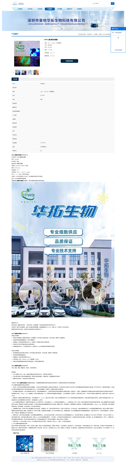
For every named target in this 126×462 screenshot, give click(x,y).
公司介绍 (30, 9)
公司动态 (39, 9)
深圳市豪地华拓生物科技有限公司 (57, 460)
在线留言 (79, 9)
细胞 (100, 34)
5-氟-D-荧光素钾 (49, 453)
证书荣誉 (59, 9)
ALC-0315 (99, 453)
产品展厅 (49, 9)
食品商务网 (85, 460)
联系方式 (69, 9)
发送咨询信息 (69, 61)
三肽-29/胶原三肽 (24, 453)
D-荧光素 (74, 453)
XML (68, 460)
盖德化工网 (78, 460)
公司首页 (20, 9)
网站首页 (89, 34)
